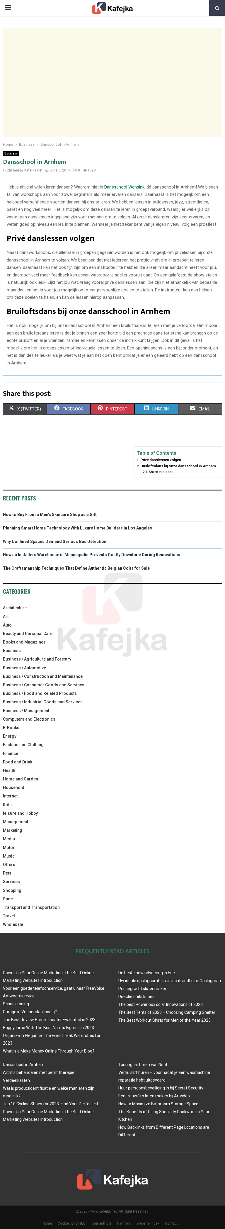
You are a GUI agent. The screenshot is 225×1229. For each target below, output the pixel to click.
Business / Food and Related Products (40, 693)
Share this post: (161, 472)
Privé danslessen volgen (161, 460)
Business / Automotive (24, 668)
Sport (8, 899)
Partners (124, 1223)
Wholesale (13, 924)
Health (9, 770)
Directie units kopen (136, 996)
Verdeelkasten (16, 1080)
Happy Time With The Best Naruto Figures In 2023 (48, 1027)
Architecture (15, 607)
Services (11, 881)
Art (5, 616)
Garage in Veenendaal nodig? (30, 1011)
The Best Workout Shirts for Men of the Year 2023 (164, 1020)
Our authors (102, 1223)
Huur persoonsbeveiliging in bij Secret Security (160, 1088)
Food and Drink (17, 762)
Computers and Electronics (29, 719)
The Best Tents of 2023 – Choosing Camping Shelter (166, 1012)
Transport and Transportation (31, 907)
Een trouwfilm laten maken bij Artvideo (154, 1096)
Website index (148, 1223)
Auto (7, 625)
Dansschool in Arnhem (24, 1064)
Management (15, 821)
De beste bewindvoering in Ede (146, 972)
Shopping (12, 890)
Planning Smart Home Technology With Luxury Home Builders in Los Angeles (77, 528)
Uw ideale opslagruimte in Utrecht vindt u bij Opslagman (169, 980)
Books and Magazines (24, 642)
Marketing (12, 830)
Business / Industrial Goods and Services (43, 702)
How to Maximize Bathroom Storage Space (158, 1103)
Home (47, 1223)
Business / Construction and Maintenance (43, 676)
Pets (7, 873)
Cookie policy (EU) (72, 1223)
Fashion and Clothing (23, 744)
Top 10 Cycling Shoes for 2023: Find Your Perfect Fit (50, 1103)
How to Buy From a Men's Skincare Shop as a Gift (50, 514)
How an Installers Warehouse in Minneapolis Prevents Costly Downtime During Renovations (91, 554)
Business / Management (26, 710)
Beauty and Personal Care (27, 633)
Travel (9, 916)
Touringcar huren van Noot (142, 1064)
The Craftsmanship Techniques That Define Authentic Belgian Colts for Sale (76, 568)
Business (11, 153)
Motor (9, 847)
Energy (9, 736)
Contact (171, 1223)
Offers (9, 864)
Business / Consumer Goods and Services (43, 685)
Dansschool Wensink (124, 187)
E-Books (11, 727)
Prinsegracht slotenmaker (142, 988)
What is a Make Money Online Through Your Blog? (48, 1051)
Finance (10, 753)
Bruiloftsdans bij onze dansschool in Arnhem (178, 466)
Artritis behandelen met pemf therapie (38, 1072)
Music (9, 856)
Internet (10, 796)
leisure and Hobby (20, 813)
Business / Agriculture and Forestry (37, 659)
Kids (7, 804)
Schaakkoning (16, 1003)
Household (13, 787)
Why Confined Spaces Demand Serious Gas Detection (54, 541)
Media (9, 838)
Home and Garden (20, 779)
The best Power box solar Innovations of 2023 (160, 1004)
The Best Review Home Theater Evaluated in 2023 (49, 1019)
